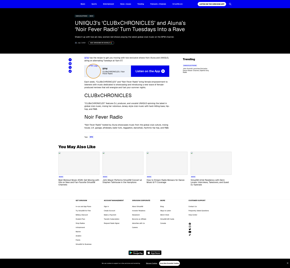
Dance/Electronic (81, 16)
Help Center (192, 215)
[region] (145, 263)
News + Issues (125, 4)
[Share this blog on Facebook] (70, 59)
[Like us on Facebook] (190, 223)
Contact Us (192, 206)
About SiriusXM (137, 206)
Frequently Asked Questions (198, 211)
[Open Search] (230, 4)
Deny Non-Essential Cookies (169, 263)
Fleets (78, 240)
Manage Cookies (151, 263)
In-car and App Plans (83, 206)
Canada (163, 223)
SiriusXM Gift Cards (167, 219)
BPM (86, 57)
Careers (135, 227)
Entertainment (108, 4)
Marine (78, 232)
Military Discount (82, 215)
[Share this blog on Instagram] (70, 63)
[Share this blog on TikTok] (70, 71)
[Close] (288, 263)
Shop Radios (80, 223)
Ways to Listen (165, 211)
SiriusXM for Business (83, 244)
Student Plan (80, 219)
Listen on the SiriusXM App (211, 4)
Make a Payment (110, 215)
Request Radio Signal (111, 223)
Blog (162, 206)
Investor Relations (138, 211)
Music (83, 4)
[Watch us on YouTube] (190, 232)
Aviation (78, 236)
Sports (94, 4)
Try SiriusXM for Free (83, 211)
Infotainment (80, 227)
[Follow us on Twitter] (190, 229)
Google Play (136, 252)
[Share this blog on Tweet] (70, 67)
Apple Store (153, 252)
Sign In (106, 206)
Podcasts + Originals (158, 4)
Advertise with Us (138, 223)
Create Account (109, 211)
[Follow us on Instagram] (190, 226)
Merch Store (164, 215)
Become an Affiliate (139, 219)
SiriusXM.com (177, 4)
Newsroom (136, 215)
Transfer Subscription (111, 219)
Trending (140, 4)
